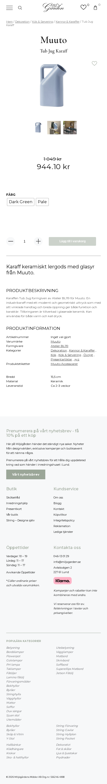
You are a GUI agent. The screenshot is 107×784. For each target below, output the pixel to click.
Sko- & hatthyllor (17, 757)
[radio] (20, 202)
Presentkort (14, 509)
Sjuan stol (12, 715)
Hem (9, 21)
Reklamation (62, 526)
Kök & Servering (42, 21)
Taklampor (13, 669)
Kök (53, 355)
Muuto (55, 341)
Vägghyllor (13, 698)
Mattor (10, 702)
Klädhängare (14, 749)
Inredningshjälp (17, 503)
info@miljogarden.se (67, 562)
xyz (76, 359)
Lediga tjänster (63, 532)
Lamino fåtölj (15, 677)
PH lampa (13, 664)
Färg (10, 194)
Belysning (13, 647)
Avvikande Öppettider (20, 572)
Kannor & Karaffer (67, 21)
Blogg (57, 503)
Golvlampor (14, 660)
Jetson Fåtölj (64, 673)
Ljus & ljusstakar (66, 753)
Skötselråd (13, 497)
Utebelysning (65, 647)
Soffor (10, 707)
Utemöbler (13, 719)
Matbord (61, 656)
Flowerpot (13, 656)
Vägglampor (64, 652)
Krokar (10, 753)
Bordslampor (15, 652)
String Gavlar (64, 730)
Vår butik (12, 514)
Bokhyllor (12, 685)
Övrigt (88, 355)
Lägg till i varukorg (72, 241)
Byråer (10, 690)
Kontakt (59, 509)
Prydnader (63, 757)
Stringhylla (13, 694)
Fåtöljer (11, 673)
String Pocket (65, 738)
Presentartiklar (61, 359)
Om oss (58, 497)
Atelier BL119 (59, 346)
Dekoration (22, 21)
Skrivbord (62, 660)
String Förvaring (67, 726)
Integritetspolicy (64, 520)
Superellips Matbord (69, 669)
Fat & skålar (63, 749)
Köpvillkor (60, 514)
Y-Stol (10, 738)
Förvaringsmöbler (18, 681)
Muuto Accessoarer (64, 364)
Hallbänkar (13, 744)
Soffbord (62, 664)
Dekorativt (63, 744)
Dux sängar (13, 711)
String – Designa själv (20, 520)
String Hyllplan (66, 734)
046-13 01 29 (61, 556)
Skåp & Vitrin (14, 734)
